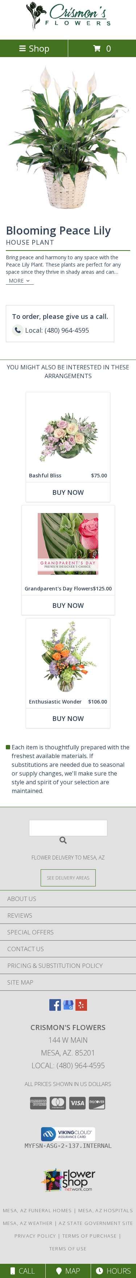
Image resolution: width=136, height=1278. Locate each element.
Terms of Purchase (89, 1236)
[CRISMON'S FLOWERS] (68, 28)
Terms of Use (68, 1248)
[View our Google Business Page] (68, 1008)
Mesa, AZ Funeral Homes (37, 1210)
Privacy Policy (35, 1236)
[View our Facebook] (55, 1008)
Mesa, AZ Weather (28, 1223)
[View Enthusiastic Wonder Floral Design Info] (68, 656)
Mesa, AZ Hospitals (105, 1210)
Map (71, 1271)
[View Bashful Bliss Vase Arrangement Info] (68, 430)
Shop (39, 48)
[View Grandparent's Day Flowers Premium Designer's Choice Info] (68, 543)
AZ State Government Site (96, 1223)
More (16, 280)
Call (25, 1271)
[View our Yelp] (81, 1008)
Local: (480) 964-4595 (68, 1065)
